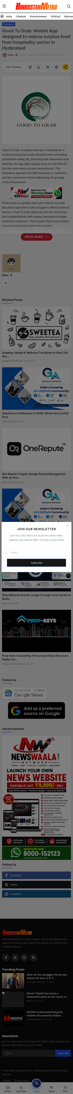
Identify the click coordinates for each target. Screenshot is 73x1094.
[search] (69, 6)
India (9, 16)
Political (55, 16)
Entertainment (38, 16)
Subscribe (36, 562)
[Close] (67, 525)
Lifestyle (21, 16)
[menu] (4, 6)
